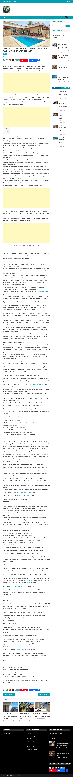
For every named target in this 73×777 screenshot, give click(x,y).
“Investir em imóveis (10, 367)
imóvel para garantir (42, 291)
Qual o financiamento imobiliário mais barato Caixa (44, 694)
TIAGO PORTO (19, 56)
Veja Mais (56, 87)
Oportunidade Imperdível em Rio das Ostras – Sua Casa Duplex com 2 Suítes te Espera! (42, 715)
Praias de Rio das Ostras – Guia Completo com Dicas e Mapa (64, 78)
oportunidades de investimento (25, 492)
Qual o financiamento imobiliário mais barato (10, 694)
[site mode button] (66, 17)
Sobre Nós (13, 17)
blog (19, 17)
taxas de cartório (28, 580)
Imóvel (5, 53)
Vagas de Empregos (32, 749)
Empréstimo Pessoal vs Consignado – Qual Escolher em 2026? (63, 67)
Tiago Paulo (5, 721)
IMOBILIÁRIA (7, 733)
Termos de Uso (30, 741)
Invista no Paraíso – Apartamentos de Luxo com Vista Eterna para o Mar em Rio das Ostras (10, 716)
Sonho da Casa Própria (21, 649)
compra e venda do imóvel (36, 384)
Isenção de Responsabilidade (34, 736)
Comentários (65, 87)
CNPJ (4, 405)
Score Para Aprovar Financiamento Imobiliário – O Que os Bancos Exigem (63, 46)
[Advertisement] (26, 83)
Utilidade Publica (38, 17)
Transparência (30, 733)
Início (8, 17)
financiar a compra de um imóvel (17, 586)
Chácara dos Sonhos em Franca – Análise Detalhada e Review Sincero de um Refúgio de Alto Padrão (26, 716)
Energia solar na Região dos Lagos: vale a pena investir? (58, 35)
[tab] (56, 88)
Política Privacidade (26, 17)
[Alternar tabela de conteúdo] (7, 131)
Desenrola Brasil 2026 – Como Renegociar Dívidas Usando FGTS (63, 57)
